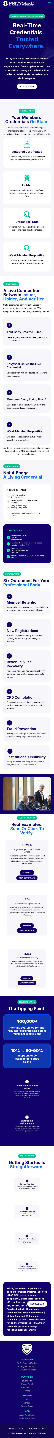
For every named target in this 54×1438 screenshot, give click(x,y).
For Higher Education (27, 1366)
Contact (27, 1403)
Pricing (27, 1390)
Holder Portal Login (27, 1418)
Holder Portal (27, 1384)
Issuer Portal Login (27, 1415)
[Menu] (49, 3)
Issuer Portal (27, 1381)
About (26, 1399)
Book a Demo (27, 1406)
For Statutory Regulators (27, 1370)
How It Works (27, 1387)
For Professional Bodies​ (27, 1363)
